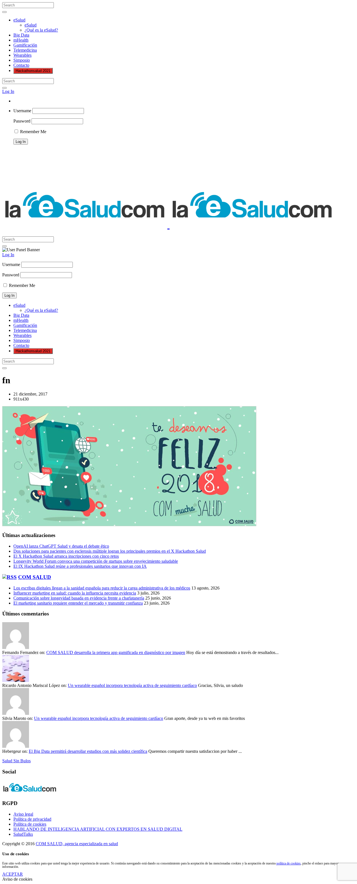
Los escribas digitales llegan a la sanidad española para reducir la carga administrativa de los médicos (101, 588)
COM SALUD (34, 577)
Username (22, 110)
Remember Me (32, 131)
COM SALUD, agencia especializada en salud (77, 843)
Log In (8, 91)
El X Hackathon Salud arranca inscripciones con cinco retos (66, 556)
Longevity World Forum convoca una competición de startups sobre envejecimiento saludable (95, 561)
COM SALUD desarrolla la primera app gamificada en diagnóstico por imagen (115, 652)
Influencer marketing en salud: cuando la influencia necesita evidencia (74, 593)
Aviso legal (23, 814)
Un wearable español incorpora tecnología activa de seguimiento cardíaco (132, 685)
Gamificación (25, 45)
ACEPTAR (12, 874)
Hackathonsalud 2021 (33, 71)
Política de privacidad (32, 819)
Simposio (21, 60)
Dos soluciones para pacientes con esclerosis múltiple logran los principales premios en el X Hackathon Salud (109, 551)
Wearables (22, 55)
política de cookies (288, 863)
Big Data (21, 35)
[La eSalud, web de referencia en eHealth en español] (168, 225)
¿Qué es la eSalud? (41, 30)
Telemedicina (25, 50)
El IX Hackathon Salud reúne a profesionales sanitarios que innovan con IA (80, 566)
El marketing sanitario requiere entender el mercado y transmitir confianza (78, 603)
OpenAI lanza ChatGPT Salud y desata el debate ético (61, 546)
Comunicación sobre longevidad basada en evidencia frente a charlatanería (78, 598)
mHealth (20, 40)
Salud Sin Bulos (16, 760)
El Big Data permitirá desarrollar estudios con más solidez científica (88, 751)
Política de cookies (29, 824)
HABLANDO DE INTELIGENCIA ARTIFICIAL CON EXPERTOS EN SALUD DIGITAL (97, 829)
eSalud (19, 20)
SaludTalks (23, 834)
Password (21, 121)
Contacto (21, 65)
